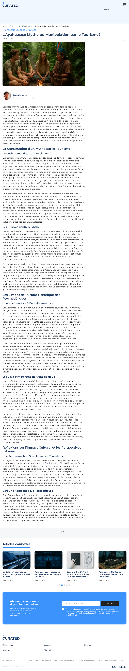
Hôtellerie (9, 30)
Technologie (8, 645)
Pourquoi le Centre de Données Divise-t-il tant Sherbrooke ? (111, 574)
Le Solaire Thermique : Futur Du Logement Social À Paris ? (16, 574)
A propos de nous (9, 660)
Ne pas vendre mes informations (110, 660)
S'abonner (109, 603)
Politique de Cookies (43, 660)
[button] (59, 585)
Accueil (6, 26)
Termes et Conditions (86, 660)
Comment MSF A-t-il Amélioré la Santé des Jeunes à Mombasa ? (78, 574)
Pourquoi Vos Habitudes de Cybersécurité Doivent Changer (48, 574)
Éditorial (47, 650)
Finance (87, 645)
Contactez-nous (25, 660)
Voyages (31, 30)
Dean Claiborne (20, 95)
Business (47, 645)
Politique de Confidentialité (64, 660)
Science (21, 30)
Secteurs (16, 26)
